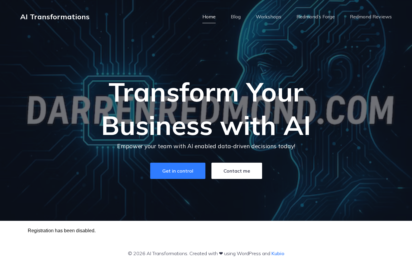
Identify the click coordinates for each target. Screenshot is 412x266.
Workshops (268, 17)
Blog (236, 17)
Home (209, 17)
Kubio (277, 253)
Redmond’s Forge (315, 17)
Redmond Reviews (371, 17)
